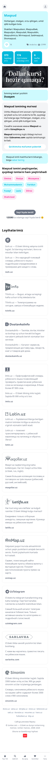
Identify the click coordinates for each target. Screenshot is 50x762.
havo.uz (39, 712)
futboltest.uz (21, 716)
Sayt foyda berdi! (25, 212)
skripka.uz (23, 709)
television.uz (42, 709)
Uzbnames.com (17, 137)
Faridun (31, 184)
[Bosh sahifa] (4, 6)
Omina (7, 178)
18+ (25, 735)
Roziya (19, 178)
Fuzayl (7, 190)
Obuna (15, 731)
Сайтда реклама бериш (25, 721)
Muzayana (33, 178)
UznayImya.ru (17, 129)
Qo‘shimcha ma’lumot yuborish (25, 146)
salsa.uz (14, 709)
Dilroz (29, 190)
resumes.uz (30, 712)
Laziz (18, 190)
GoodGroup (26, 731)
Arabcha (33, 44)
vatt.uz (10, 712)
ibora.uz (6, 709)
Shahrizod (9, 197)
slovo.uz (32, 709)
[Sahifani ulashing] (45, 6)
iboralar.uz (19, 712)
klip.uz (31, 716)
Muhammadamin (13, 184)
